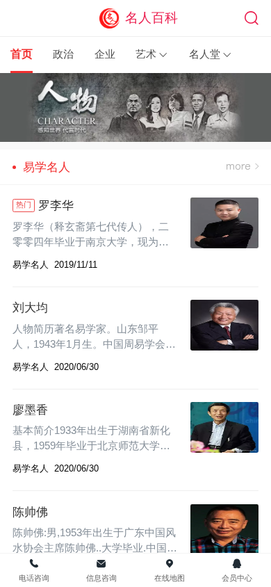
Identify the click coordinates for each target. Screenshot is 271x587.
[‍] (242, 167)
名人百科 (151, 17)
